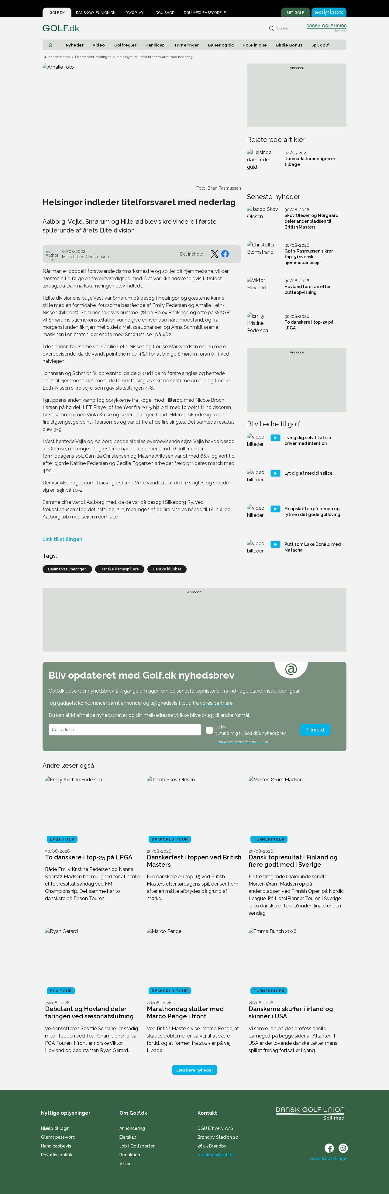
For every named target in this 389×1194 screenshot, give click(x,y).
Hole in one (255, 45)
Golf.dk (57, 13)
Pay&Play (134, 13)
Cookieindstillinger (329, 1158)
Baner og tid (221, 45)
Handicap (155, 45)
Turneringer (186, 45)
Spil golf (320, 45)
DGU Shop (165, 13)
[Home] (50, 45)
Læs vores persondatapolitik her (241, 742)
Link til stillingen (62, 539)
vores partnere (216, 703)
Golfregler (125, 45)
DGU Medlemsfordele (205, 13)
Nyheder (75, 45)
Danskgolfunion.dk (95, 13)
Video (99, 45)
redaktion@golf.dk (216, 1154)
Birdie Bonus (289, 45)
